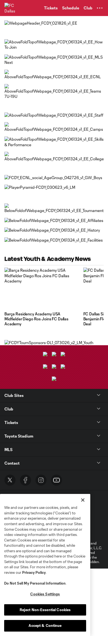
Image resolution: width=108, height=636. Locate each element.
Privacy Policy (34, 572)
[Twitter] (10, 480)
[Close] (83, 500)
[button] (100, 8)
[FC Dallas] (9, 8)
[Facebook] (25, 480)
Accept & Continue (45, 625)
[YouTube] (56, 480)
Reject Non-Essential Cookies (45, 610)
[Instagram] (41, 480)
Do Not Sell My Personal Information (35, 583)
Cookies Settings (45, 594)
